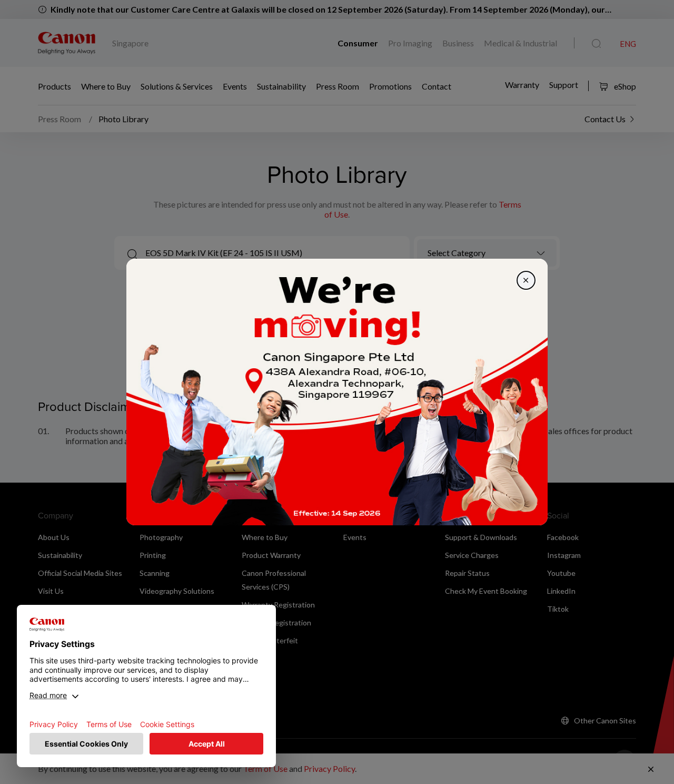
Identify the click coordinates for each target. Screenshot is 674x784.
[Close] (526, 280)
